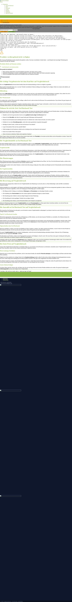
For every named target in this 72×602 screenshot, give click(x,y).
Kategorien (5, 4)
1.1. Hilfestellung (37, 272)
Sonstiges (5, 21)
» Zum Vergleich (4, 31)
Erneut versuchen (5, 77)
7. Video (38, 276)
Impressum (5, 278)
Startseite (5, 20)
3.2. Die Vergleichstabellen (41, 273)
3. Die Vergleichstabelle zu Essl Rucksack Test (12, 273)
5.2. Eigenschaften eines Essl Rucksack (46, 275)
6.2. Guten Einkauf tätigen (30, 276)
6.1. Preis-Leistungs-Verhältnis (15, 276)
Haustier (7, 10)
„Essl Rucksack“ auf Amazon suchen (10, 67)
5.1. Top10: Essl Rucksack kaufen (28, 275)
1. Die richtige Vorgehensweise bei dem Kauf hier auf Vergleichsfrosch (16, 272)
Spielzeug (8, 11)
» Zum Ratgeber (11, 31)
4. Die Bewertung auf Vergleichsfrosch (55, 273)
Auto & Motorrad (9, 5)
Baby (7, 6)
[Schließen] (1, 50)
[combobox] (6, 30)
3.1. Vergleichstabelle (28, 273)
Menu (1, 1)
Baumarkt (8, 8)
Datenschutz (5, 279)
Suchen (15, 30)
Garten (7, 9)
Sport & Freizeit (9, 13)
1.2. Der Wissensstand (47, 272)
